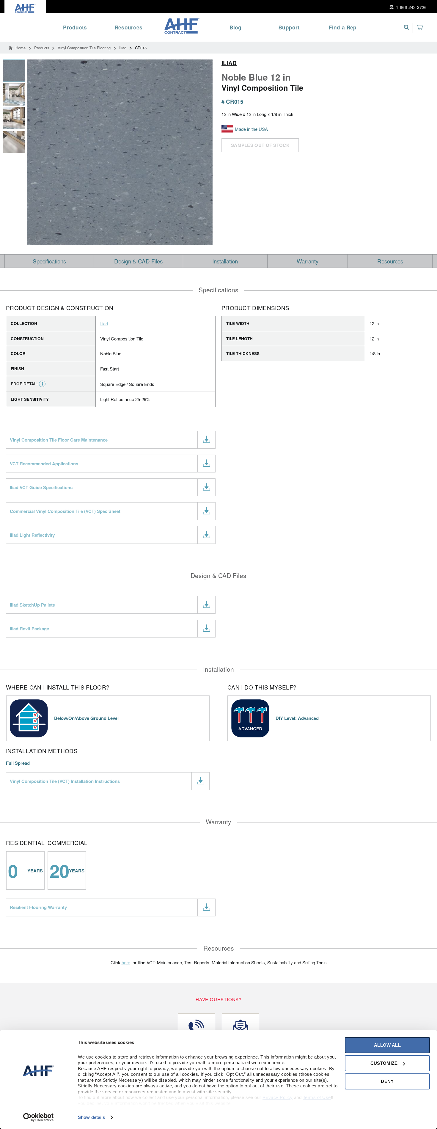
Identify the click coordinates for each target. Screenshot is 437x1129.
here (126, 962)
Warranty (307, 261)
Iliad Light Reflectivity (32, 535)
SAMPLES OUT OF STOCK (260, 145)
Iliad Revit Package (29, 628)
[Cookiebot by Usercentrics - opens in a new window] (38, 1117)
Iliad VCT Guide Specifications (41, 487)
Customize (384, 1063)
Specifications (49, 261)
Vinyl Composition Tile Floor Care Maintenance (59, 439)
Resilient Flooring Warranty (38, 907)
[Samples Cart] (419, 27)
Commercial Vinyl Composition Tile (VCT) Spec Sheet (65, 511)
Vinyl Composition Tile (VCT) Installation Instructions (65, 781)
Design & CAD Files (138, 261)
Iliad (229, 63)
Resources (390, 261)
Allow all (387, 1045)
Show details (91, 1117)
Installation (225, 261)
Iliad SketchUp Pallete (32, 605)
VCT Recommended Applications (44, 463)
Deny (387, 1081)
